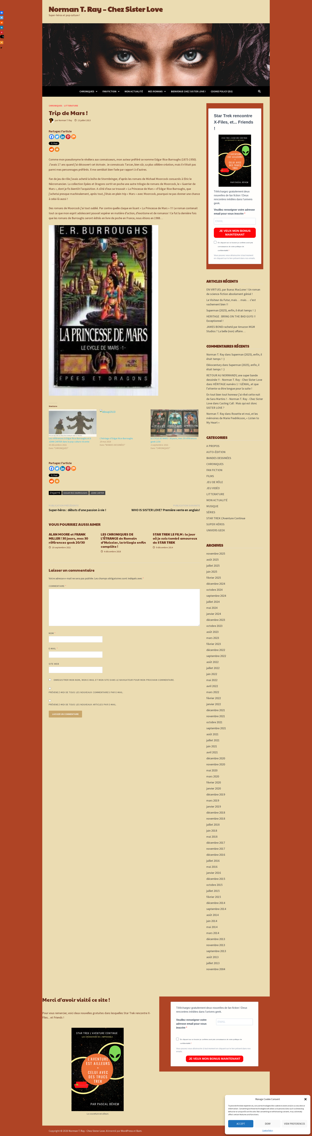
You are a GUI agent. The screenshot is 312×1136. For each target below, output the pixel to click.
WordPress (127, 1130)
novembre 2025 (215, 553)
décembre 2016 (215, 855)
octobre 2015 (214, 885)
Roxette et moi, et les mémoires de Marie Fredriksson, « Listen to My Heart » (232, 418)
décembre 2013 (215, 939)
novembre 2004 (215, 969)
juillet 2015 (213, 891)
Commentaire (57, 586)
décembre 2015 (215, 879)
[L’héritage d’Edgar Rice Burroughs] (124, 423)
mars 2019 (212, 800)
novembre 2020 (215, 764)
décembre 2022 (215, 650)
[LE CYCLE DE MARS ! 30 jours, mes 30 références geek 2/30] (174, 423)
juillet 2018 (213, 824)
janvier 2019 (213, 806)
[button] (305, 1099)
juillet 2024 (213, 602)
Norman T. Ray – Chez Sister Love (106, 9)
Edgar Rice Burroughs (75, 492)
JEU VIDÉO (213, 488)
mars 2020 (212, 776)
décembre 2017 (215, 842)
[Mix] (73, 136)
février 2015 (213, 897)
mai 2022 (211, 680)
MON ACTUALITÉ (134, 91)
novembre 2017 (215, 848)
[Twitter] (57, 136)
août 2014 (212, 915)
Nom (52, 633)
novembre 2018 (215, 818)
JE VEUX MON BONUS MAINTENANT (235, 232)
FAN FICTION (109, 91)
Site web (54, 663)
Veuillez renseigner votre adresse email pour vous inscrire (234, 211)
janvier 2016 (213, 873)
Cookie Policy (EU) (222, 91)
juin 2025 (211, 571)
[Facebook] (51, 136)
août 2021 (212, 734)
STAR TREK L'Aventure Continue (225, 518)
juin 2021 (211, 746)
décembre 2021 (215, 710)
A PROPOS (212, 446)
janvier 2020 (213, 788)
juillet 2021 (213, 740)
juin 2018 (211, 830)
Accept (241, 1123)
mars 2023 (212, 638)
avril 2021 (212, 752)
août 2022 (212, 662)
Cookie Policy (267, 1130)
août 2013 (212, 957)
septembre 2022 (216, 656)
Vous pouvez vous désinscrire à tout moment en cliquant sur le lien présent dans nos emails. (234, 256)
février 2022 (213, 698)
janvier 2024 (213, 614)
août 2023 (212, 632)
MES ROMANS (155, 91)
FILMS (210, 476)
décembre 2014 (215, 903)
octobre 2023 (214, 626)
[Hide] (1, 48)
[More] (57, 149)
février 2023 (213, 644)
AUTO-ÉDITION (215, 452)
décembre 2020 (215, 758)
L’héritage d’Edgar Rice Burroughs (116, 438)
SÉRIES (210, 512)
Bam (139, 1130)
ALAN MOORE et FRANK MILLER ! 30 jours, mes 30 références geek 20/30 (68, 538)
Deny (268, 1123)
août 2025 (212, 559)
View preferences (294, 1123)
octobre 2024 (214, 590)
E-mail (53, 648)
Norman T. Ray (65, 120)
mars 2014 (212, 933)
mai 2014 (211, 927)
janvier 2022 (213, 704)
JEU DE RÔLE (214, 482)
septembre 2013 (216, 951)
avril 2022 (212, 686)
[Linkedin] (62, 136)
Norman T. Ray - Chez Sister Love (87, 1130)
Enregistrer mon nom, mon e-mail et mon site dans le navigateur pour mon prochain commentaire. (114, 679)
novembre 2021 (215, 716)
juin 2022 (211, 674)
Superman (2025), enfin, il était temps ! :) (231, 310)
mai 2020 (211, 770)
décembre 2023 (215, 620)
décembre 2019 (215, 794)
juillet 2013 (213, 963)
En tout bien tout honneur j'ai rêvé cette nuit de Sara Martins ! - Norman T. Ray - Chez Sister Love (234, 399)
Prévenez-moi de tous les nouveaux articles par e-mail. (83, 704)
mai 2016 (211, 867)
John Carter (97, 492)
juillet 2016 (213, 861)
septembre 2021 (216, 728)
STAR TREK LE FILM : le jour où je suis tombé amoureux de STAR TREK (175, 538)
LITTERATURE (71, 105)
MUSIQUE (212, 506)
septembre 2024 (216, 596)
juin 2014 (211, 921)
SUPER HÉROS (215, 524)
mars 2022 (212, 692)
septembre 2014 (216, 909)
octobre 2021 (214, 722)
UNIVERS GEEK (215, 530)
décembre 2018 (215, 812)
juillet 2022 (213, 668)
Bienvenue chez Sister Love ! (188, 91)
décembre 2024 (215, 583)
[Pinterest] (68, 136)
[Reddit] (51, 149)
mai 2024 (211, 608)
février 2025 (213, 577)
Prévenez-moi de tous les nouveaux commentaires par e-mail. (86, 692)
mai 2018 (211, 836)
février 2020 (213, 782)
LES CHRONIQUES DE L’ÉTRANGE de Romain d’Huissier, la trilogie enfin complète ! (123, 540)
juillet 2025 (213, 565)
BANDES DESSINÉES (218, 458)
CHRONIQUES (86, 91)
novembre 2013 (215, 945)
